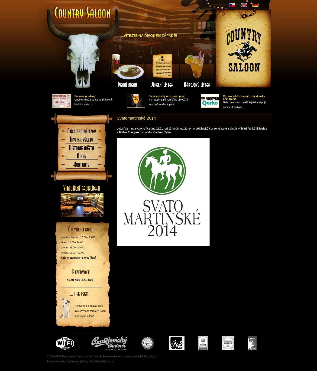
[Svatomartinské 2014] (191, 192)
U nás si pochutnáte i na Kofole (148, 343)
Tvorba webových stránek (61, 361)
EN (243, 4)
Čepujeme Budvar (109, 343)
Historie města (81, 149)
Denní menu (127, 70)
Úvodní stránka (80, 9)
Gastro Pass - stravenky (252, 343)
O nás (81, 157)
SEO (82, 361)
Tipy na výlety (81, 141)
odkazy (153, 356)
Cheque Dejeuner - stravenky (228, 343)
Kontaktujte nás (81, 166)
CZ (232, 4)
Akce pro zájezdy (81, 132)
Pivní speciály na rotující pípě (166, 96)
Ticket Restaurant (203, 343)
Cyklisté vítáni (176, 343)
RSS (144, 356)
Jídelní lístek (162, 70)
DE (255, 4)
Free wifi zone (66, 343)
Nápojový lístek (197, 70)
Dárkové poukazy (85, 96)
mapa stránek (131, 356)
